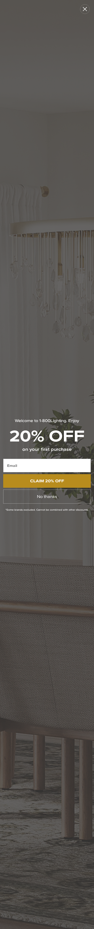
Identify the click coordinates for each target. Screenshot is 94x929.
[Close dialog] (84, 9)
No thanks (47, 496)
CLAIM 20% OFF (47, 481)
